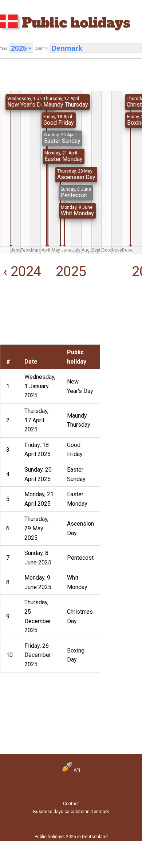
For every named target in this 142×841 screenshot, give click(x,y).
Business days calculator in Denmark (71, 811)
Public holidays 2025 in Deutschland (71, 836)
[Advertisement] (23, 321)
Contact (71, 803)
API (76, 770)
